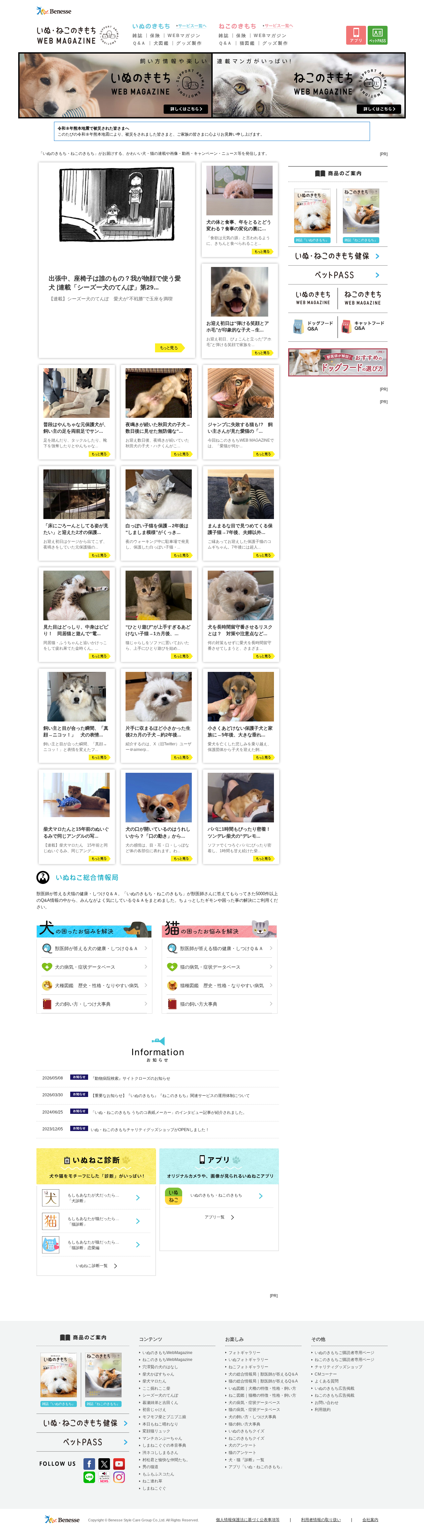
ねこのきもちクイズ (246, 1438)
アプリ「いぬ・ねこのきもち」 (256, 1466)
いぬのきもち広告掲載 (334, 1388)
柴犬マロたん (154, 1381)
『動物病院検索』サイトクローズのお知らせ (130, 1078)
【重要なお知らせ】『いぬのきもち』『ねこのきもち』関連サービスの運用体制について (170, 1095)
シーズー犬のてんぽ (160, 1395)
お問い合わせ (327, 1402)
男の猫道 (150, 1466)
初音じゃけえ (154, 1409)
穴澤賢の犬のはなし (160, 1367)
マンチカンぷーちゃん (162, 1438)
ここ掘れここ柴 (156, 1388)
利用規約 (323, 1409)
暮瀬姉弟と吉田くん (160, 1402)
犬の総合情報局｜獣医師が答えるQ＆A (263, 1374)
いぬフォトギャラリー (248, 1359)
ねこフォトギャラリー (248, 1367)
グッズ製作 (189, 43)
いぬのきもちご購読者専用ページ (344, 1352)
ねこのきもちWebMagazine (167, 1359)
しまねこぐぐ (154, 1488)
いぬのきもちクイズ (246, 1431)
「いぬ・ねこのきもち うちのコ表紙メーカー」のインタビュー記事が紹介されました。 (169, 1112)
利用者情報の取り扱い (321, 1519)
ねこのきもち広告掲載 (334, 1395)
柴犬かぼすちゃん (158, 1374)
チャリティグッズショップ (338, 1367)
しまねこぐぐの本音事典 (164, 1445)
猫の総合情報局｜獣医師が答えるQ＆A (263, 1381)
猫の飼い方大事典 (198, 1004)
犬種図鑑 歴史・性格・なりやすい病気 (96, 985)
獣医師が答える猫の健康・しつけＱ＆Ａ (221, 948)
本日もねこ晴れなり (160, 1424)
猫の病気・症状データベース (210, 967)
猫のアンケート (242, 1452)
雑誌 (137, 35)
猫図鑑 (247, 43)
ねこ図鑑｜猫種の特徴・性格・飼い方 (262, 1395)
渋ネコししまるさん (160, 1452)
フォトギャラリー (244, 1352)
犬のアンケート (242, 1445)
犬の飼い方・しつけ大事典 (83, 1004)
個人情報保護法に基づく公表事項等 (248, 1519)
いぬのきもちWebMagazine (167, 1352)
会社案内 (370, 1519)
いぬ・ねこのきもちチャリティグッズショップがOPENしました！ (150, 1129)
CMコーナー (326, 1374)
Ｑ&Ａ (139, 43)
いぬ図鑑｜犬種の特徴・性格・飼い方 (262, 1388)
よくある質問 (327, 1381)
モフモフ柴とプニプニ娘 (164, 1417)
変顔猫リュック (156, 1431)
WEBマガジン (184, 35)
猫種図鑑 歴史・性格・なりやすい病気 (222, 985)
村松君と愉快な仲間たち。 (166, 1460)
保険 (155, 35)
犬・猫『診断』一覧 (246, 1460)
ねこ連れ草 (152, 1481)
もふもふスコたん (158, 1474)
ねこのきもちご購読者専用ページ (344, 1359)
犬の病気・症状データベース (85, 967)
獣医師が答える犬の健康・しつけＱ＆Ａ (96, 948)
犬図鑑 (161, 43)
